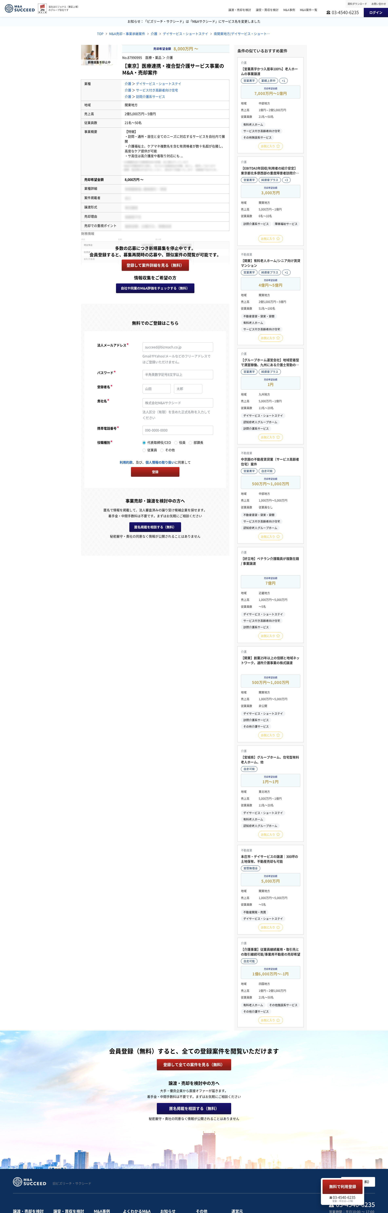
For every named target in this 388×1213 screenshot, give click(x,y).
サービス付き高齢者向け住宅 (157, 90)
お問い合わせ (378, 4)
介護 (128, 83)
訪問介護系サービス (150, 96)
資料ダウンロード (357, 4)
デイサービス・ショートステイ (158, 83)
